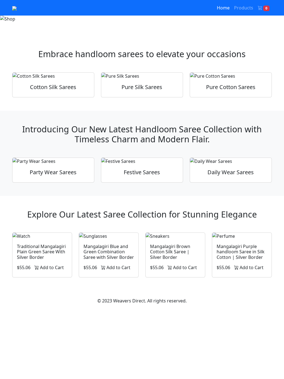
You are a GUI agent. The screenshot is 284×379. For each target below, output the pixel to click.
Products (243, 8)
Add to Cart (51, 267)
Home (223, 8)
